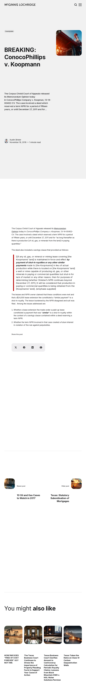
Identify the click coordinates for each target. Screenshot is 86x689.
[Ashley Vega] (27, 640)
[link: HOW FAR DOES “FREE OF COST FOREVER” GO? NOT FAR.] (13, 643)
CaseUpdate (9, 31)
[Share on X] (16, 347)
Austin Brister (15, 140)
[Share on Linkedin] (32, 347)
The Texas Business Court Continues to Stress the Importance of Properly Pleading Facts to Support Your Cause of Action (32, 665)
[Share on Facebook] (24, 347)
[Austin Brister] (6, 141)
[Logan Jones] (67, 640)
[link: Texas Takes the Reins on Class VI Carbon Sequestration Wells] (73, 643)
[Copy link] (41, 347)
